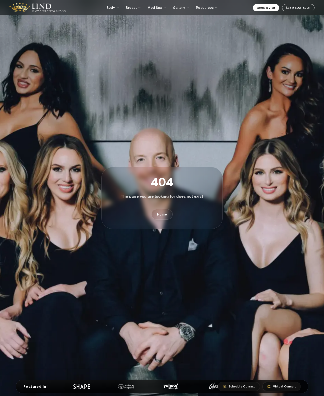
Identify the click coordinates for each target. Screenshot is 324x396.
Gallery (179, 7)
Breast (131, 7)
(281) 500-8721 (298, 8)
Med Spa (155, 7)
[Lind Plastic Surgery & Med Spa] (37, 7)
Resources (205, 7)
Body (110, 7)
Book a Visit (266, 8)
